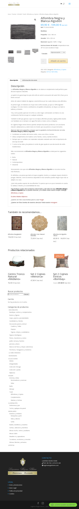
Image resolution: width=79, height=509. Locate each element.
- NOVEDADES (12, 356)
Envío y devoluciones (15, 485)
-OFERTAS (11, 445)
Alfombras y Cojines (32, 14)
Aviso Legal (12, 488)
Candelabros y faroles (16, 321)
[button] (35, 19)
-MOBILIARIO (12, 411)
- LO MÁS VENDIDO (14, 353)
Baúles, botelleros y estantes (18, 425)
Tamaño (44, 54)
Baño (11, 386)
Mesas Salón (13, 433)
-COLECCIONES (13, 359)
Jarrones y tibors (14, 344)
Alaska (11, 361)
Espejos (13, 329)
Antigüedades (13, 364)
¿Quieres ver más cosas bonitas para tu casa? (27, 200)
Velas (12, 383)
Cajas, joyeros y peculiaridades (19, 318)
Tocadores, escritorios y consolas (19, 439)
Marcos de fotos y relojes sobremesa (21, 347)
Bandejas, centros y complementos (20, 312)
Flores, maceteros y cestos (17, 338)
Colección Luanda (14, 370)
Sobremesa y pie (14, 405)
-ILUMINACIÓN (12, 403)
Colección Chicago (15, 367)
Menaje (11, 389)
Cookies (11, 494)
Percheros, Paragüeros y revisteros (20, 350)
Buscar (26, 294)
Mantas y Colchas (16, 400)
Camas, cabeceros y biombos (18, 428)
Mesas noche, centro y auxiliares (19, 430)
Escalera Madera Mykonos (19, 196)
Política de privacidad (15, 491)
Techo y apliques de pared (17, 408)
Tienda (14, 14)
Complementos (15, 397)
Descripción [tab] (14, 80)
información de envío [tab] (29, 80)
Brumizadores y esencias (18, 380)
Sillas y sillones (15, 419)
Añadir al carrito (58, 61)
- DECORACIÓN (13, 310)
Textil (24, 14)
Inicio (9, 14)
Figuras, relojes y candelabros (20, 332)
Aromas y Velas (14, 378)
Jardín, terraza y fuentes (16, 341)
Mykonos (12, 373)
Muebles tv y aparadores (17, 436)
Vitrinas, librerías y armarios (17, 442)
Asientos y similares (15, 413)
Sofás (12, 422)
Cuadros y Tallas (16, 326)
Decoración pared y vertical (17, 324)
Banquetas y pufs (16, 416)
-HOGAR (19, 14)
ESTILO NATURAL (52, 72)
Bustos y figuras (14, 315)
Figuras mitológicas (15, 335)
